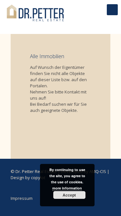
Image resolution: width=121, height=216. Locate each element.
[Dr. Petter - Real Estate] (35, 10)
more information (67, 188)
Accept (69, 195)
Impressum (22, 198)
